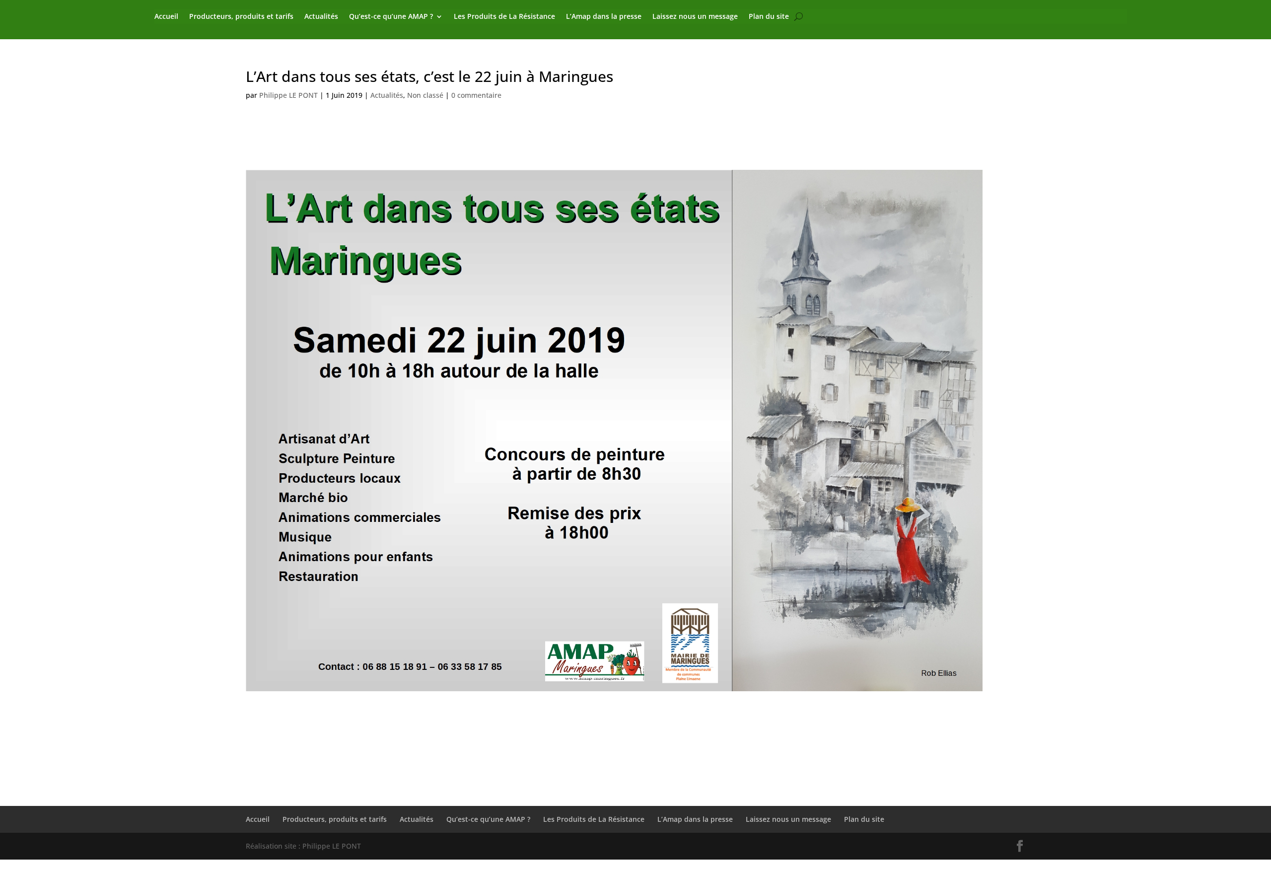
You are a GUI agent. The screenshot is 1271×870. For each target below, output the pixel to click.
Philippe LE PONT (288, 95)
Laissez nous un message (695, 17)
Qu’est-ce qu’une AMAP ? (391, 17)
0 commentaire (476, 95)
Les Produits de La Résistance (504, 17)
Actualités (321, 17)
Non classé (425, 95)
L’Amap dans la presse (603, 17)
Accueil (166, 17)
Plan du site (769, 17)
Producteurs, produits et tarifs (241, 17)
